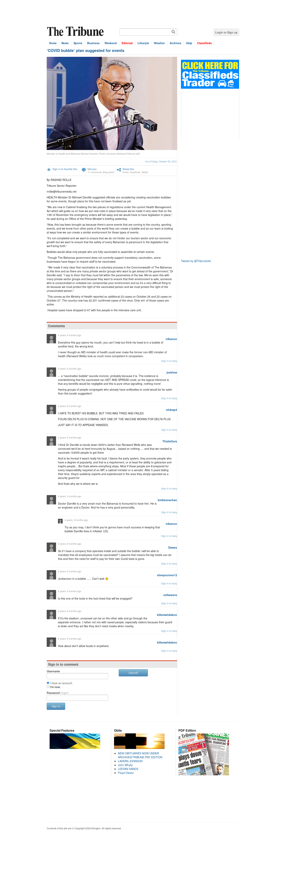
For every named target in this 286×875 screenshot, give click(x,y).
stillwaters (170, 595)
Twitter (144, 172)
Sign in (56, 706)
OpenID (133, 673)
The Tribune (76, 31)
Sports (78, 43)
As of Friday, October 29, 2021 (161, 161)
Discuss (92, 169)
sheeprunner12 (167, 575)
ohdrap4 (171, 410)
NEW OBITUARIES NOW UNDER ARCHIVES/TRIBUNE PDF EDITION (140, 755)
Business (93, 43)
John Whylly (125, 765)
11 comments (95, 172)
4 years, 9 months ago (69, 335)
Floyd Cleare (126, 773)
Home (53, 43)
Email (126, 172)
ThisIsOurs (169, 441)
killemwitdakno (167, 615)
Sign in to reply (169, 360)
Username (53, 671)
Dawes (172, 547)
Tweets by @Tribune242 (196, 261)
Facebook (135, 172)
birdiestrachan (167, 500)
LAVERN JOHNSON (130, 761)
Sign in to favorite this (65, 169)
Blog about (108, 172)
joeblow (172, 372)
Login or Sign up (226, 32)
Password (58, 693)
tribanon (171, 339)
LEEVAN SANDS (128, 769)
